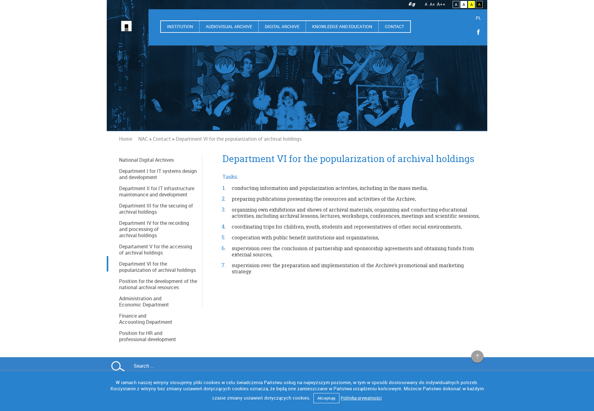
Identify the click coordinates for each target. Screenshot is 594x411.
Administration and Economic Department (144, 301)
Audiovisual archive (229, 26)
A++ (441, 4)
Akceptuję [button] (326, 398)
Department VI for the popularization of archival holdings (157, 266)
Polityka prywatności (361, 398)
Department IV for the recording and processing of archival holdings (154, 229)
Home (125, 138)
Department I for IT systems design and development (158, 174)
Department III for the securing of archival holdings (156, 208)
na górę (477, 356)
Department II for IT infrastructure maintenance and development (156, 191)
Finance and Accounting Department (145, 318)
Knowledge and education (342, 26)
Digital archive (282, 26)
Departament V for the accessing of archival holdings (155, 249)
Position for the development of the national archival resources (158, 284)
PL (478, 18)
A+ (432, 4)
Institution (180, 26)
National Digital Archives (146, 159)
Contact (394, 26)
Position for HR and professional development (147, 336)
